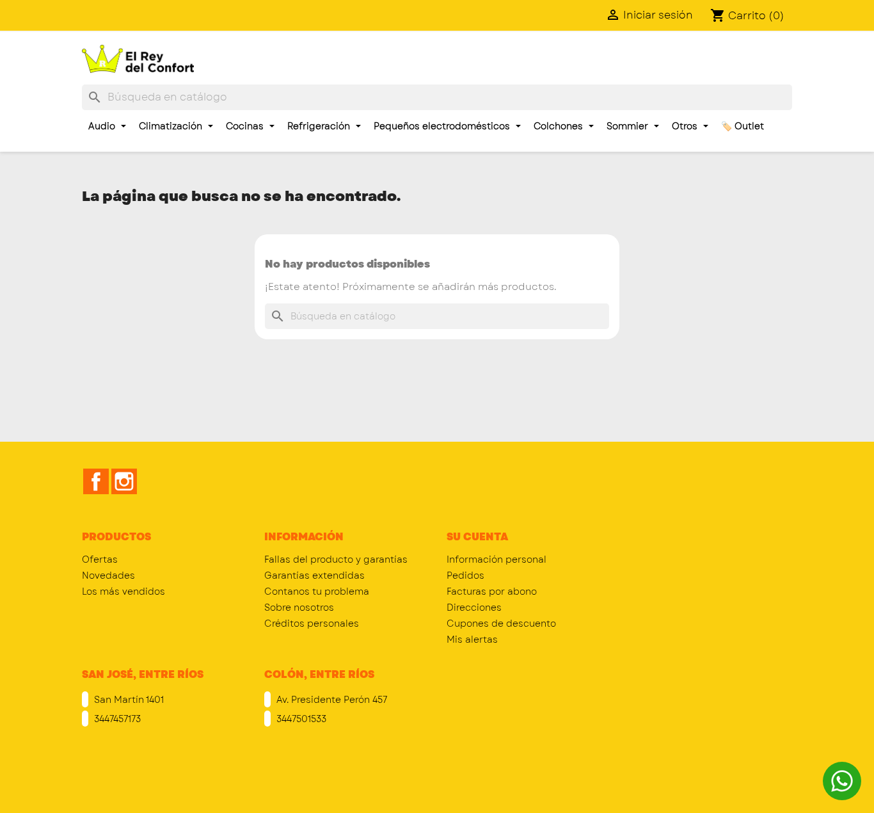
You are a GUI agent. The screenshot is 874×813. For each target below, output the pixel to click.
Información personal (496, 559)
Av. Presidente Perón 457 (330, 699)
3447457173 (116, 718)
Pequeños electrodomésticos (443, 126)
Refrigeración (320, 126)
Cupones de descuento (501, 623)
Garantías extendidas (314, 575)
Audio (103, 126)
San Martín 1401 (127, 699)
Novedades (108, 575)
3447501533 (300, 718)
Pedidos (465, 575)
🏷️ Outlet (742, 126)
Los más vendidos (123, 591)
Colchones (559, 126)
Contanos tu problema (316, 591)
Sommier (629, 126)
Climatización (172, 126)
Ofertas (100, 559)
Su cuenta (477, 536)
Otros (686, 126)
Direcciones (474, 607)
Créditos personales (311, 623)
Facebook (96, 481)
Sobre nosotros (299, 607)
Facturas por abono (492, 591)
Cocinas (246, 126)
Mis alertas (472, 639)
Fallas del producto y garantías (336, 559)
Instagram (124, 481)
